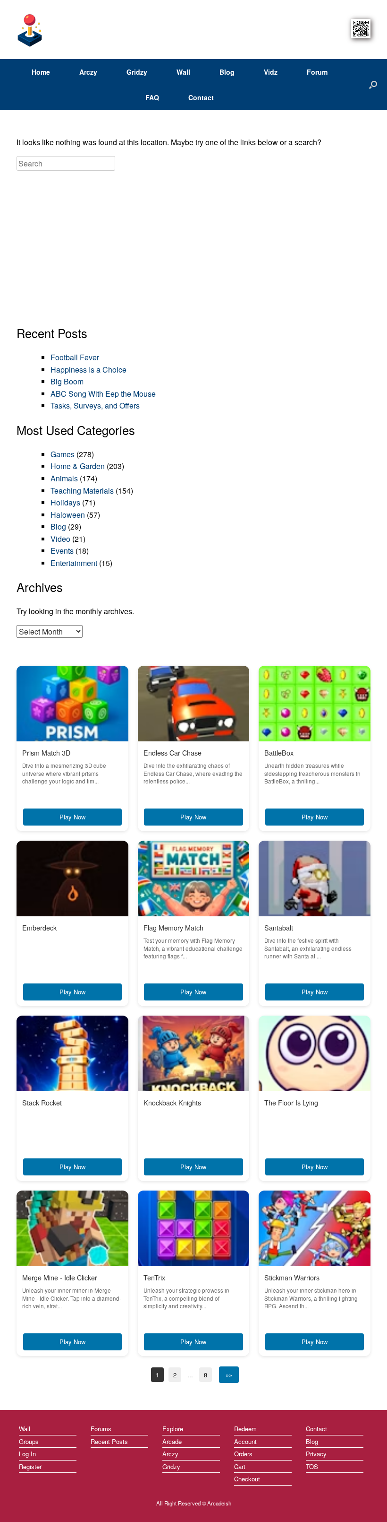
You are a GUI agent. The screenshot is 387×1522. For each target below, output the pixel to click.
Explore (172, 1428)
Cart (239, 1466)
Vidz (271, 72)
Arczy (88, 72)
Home (41, 72)
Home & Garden (77, 466)
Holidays (65, 502)
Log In (27, 1453)
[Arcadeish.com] (30, 29)
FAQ (152, 97)
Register (30, 1466)
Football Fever (74, 357)
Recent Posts (109, 1441)
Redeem (245, 1428)
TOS (312, 1466)
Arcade (172, 1441)
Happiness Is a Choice (88, 369)
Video (60, 538)
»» (229, 1374)
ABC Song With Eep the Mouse (103, 393)
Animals (64, 478)
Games (62, 454)
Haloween (67, 514)
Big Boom (67, 381)
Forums (101, 1428)
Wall (183, 72)
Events (62, 550)
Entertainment (73, 562)
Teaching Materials (82, 490)
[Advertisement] (193, 249)
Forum (317, 72)
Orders (243, 1453)
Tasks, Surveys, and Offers (95, 405)
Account (245, 1441)
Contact (201, 97)
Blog (227, 72)
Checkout (247, 1478)
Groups (29, 1441)
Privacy (316, 1453)
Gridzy (136, 72)
